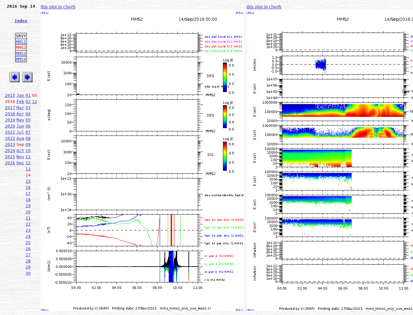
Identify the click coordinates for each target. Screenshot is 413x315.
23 (28, 230)
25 (28, 242)
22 (28, 224)
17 (28, 193)
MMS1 (21, 41)
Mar (20, 107)
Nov (20, 156)
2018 (10, 113)
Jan (20, 95)
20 (28, 211)
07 (28, 132)
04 (28, 113)
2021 (10, 132)
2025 (10, 156)
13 (28, 169)
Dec (20, 162)
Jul (20, 132)
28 (28, 261)
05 (28, 119)
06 (28, 126)
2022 (10, 138)
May (20, 119)
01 (28, 95)
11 (28, 156)
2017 (10, 107)
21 (28, 218)
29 (28, 267)
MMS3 (21, 53)
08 (28, 138)
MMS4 (21, 59)
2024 (10, 150)
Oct (20, 150)
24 (28, 236)
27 (28, 254)
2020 (10, 126)
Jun (20, 126)
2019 (10, 119)
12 (34, 101)
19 (28, 205)
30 (28, 273)
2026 (10, 162)
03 (28, 107)
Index (21, 20)
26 (28, 248)
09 (28, 144)
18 (28, 199)
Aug (20, 138)
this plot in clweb (58, 6)
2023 (10, 144)
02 (28, 101)
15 (28, 181)
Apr (20, 113)
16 (28, 187)
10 (28, 150)
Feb (20, 101)
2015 (10, 95)
